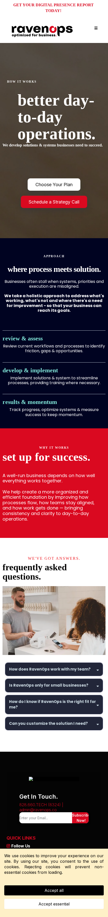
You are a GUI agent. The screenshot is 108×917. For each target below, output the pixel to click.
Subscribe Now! (81, 818)
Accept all (54, 890)
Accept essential (54, 903)
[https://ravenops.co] (43, 28)
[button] (95, 28)
